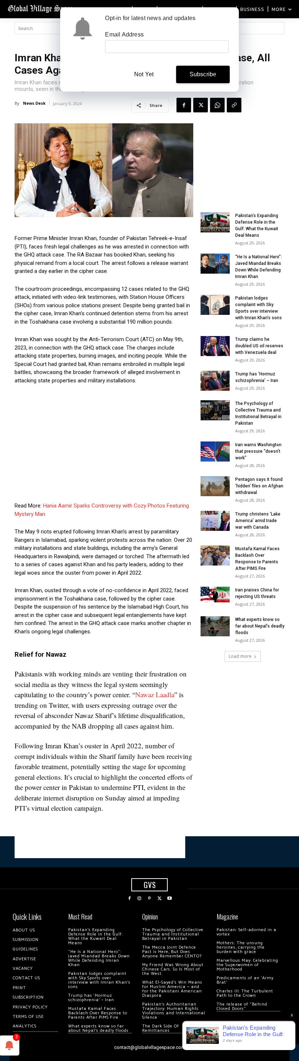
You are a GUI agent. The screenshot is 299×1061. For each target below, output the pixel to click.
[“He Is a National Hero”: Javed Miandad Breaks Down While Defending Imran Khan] (215, 264)
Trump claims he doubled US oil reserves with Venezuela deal (259, 346)
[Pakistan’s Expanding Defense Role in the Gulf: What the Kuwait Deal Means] (215, 222)
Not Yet (144, 74)
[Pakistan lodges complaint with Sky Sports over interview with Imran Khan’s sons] (215, 305)
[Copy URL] (234, 105)
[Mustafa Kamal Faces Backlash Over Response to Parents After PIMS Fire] (215, 555)
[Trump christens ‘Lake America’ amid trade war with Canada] (215, 521)
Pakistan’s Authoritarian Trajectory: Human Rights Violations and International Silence (173, 1011)
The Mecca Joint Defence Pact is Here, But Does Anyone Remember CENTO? (172, 952)
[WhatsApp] (217, 105)
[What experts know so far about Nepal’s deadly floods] (215, 626)
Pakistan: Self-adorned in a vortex (246, 932)
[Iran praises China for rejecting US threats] (215, 594)
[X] (200, 105)
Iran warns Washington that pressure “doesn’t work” (258, 451)
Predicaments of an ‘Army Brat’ (245, 980)
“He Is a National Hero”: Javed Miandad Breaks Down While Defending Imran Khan (99, 958)
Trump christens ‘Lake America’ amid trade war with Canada (257, 521)
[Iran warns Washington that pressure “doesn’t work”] (215, 451)
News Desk (34, 103)
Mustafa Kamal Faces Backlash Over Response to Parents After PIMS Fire (97, 1013)
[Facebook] (183, 105)
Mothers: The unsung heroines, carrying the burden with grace (241, 947)
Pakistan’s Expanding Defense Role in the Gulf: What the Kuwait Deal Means (95, 936)
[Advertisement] (104, 445)
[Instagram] (140, 899)
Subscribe (203, 74)
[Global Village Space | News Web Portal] (41, 8)
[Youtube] (170, 899)
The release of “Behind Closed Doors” (242, 1006)
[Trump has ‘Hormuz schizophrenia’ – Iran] (215, 381)
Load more (240, 656)
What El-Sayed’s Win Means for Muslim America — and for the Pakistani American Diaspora (172, 989)
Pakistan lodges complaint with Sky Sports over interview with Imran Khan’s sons (99, 980)
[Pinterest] (149, 899)
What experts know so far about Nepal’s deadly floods (259, 626)
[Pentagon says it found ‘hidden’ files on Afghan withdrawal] (215, 486)
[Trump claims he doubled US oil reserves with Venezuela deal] (215, 346)
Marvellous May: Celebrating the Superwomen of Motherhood (247, 965)
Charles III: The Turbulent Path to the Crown (245, 993)
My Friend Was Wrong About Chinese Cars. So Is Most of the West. (172, 969)
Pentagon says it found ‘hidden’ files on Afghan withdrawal (259, 486)
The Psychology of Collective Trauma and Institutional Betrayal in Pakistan (172, 934)
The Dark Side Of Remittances (160, 1028)
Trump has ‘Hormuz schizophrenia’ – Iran (91, 997)
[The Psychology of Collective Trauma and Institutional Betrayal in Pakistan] (215, 410)
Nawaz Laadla (154, 694)
